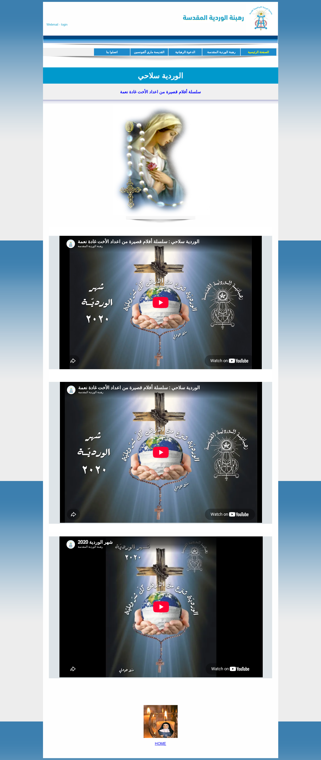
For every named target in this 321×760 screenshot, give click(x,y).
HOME (160, 744)
